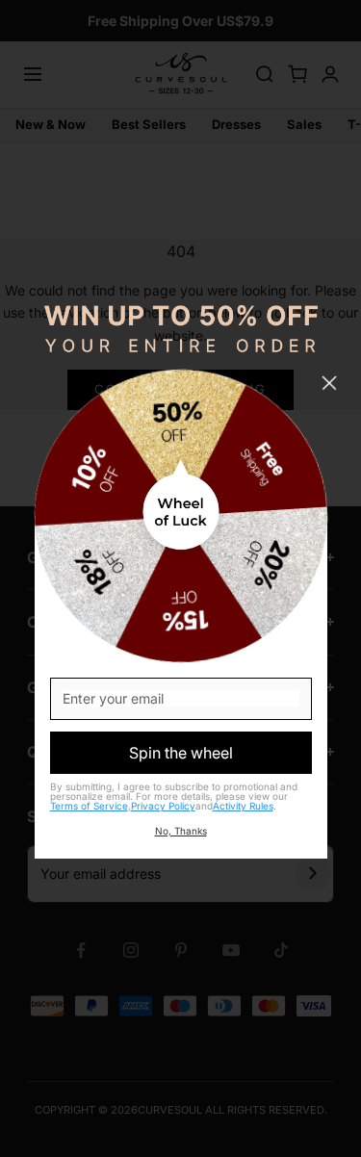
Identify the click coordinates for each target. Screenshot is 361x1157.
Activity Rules (243, 805)
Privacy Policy (163, 805)
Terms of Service (89, 805)
